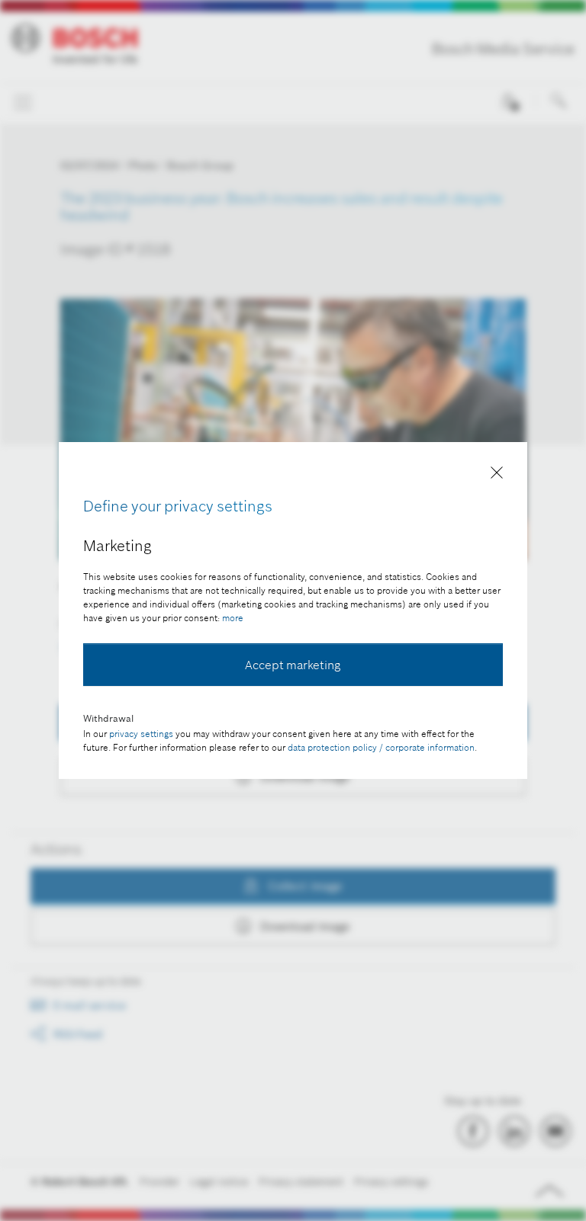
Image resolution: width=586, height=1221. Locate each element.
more (232, 617)
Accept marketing (293, 664)
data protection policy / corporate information (381, 747)
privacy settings (141, 733)
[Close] (497, 475)
